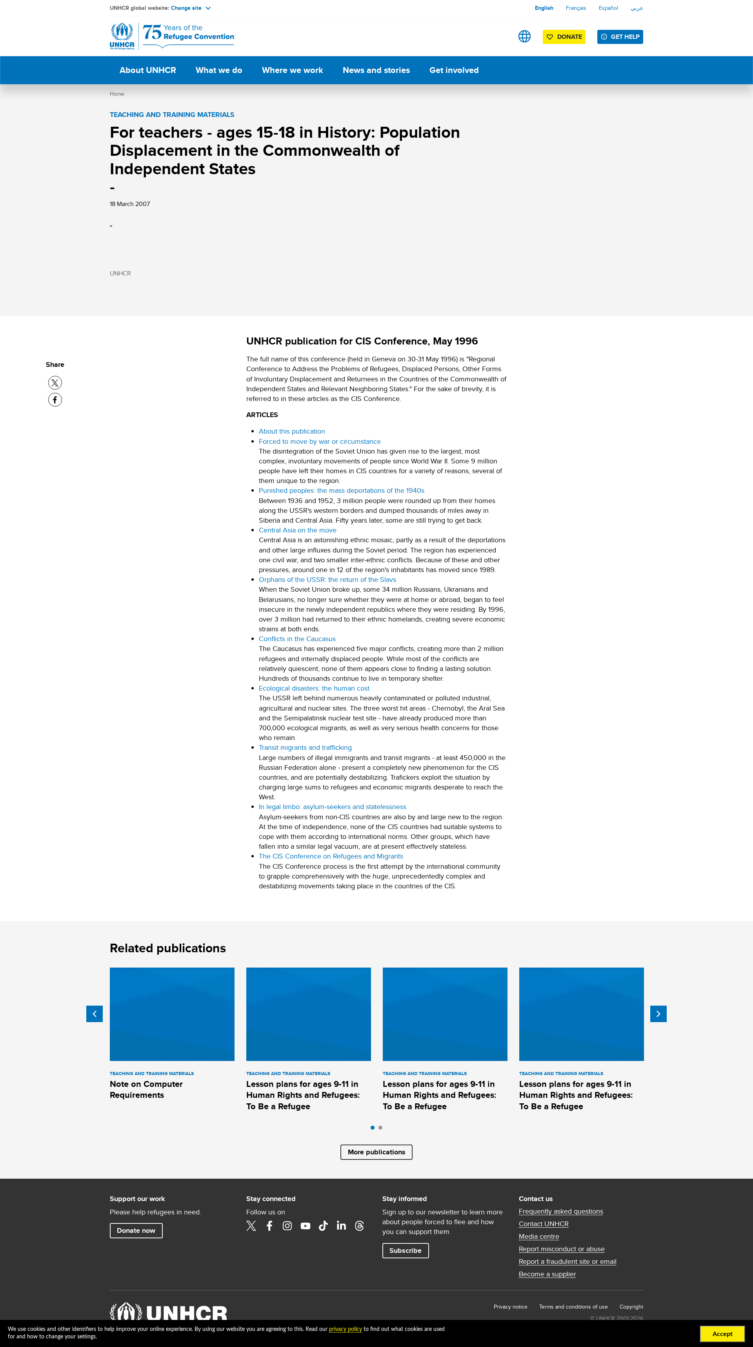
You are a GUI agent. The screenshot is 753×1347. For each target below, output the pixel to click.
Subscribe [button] (405, 1250)
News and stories (376, 70)
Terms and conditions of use (573, 1307)
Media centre (539, 1236)
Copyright (631, 1307)
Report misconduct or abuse (562, 1249)
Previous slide (94, 1014)
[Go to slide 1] (374, 1130)
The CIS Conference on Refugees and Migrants (331, 856)
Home (117, 94)
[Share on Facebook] (55, 399)
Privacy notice (510, 1307)
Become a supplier (547, 1274)
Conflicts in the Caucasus (297, 638)
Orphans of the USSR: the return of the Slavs (327, 579)
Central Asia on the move (297, 530)
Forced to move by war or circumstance (320, 441)
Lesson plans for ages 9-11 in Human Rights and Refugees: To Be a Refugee (303, 1095)
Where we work (292, 70)
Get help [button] (625, 36)
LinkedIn (341, 1226)
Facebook (269, 1226)
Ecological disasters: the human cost (314, 688)
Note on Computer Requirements (146, 1089)
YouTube (305, 1226)
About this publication (292, 431)
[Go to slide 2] (382, 1130)
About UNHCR (148, 70)
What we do (219, 70)
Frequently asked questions (561, 1211)
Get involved (454, 70)
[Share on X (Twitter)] (55, 383)
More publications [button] (377, 1152)
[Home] (165, 36)
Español (608, 8)
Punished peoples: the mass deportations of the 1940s (341, 490)
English (544, 8)
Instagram (287, 1226)
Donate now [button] (136, 1230)
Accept (723, 1334)
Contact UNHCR (544, 1223)
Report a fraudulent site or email (568, 1261)
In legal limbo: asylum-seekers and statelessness (332, 806)
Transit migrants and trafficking (305, 747)
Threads (360, 1226)
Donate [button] (569, 36)
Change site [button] (186, 8)
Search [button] (499, 36)
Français (576, 8)
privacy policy (345, 1329)
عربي (637, 8)
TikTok (323, 1226)
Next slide (658, 1014)
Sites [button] (524, 36)
